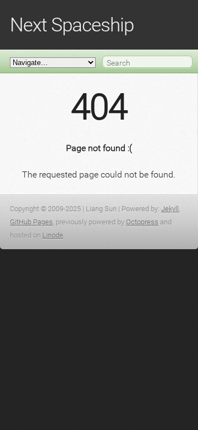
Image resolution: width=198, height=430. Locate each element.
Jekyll (170, 209)
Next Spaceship (72, 24)
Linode (52, 235)
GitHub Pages (31, 222)
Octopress (142, 222)
